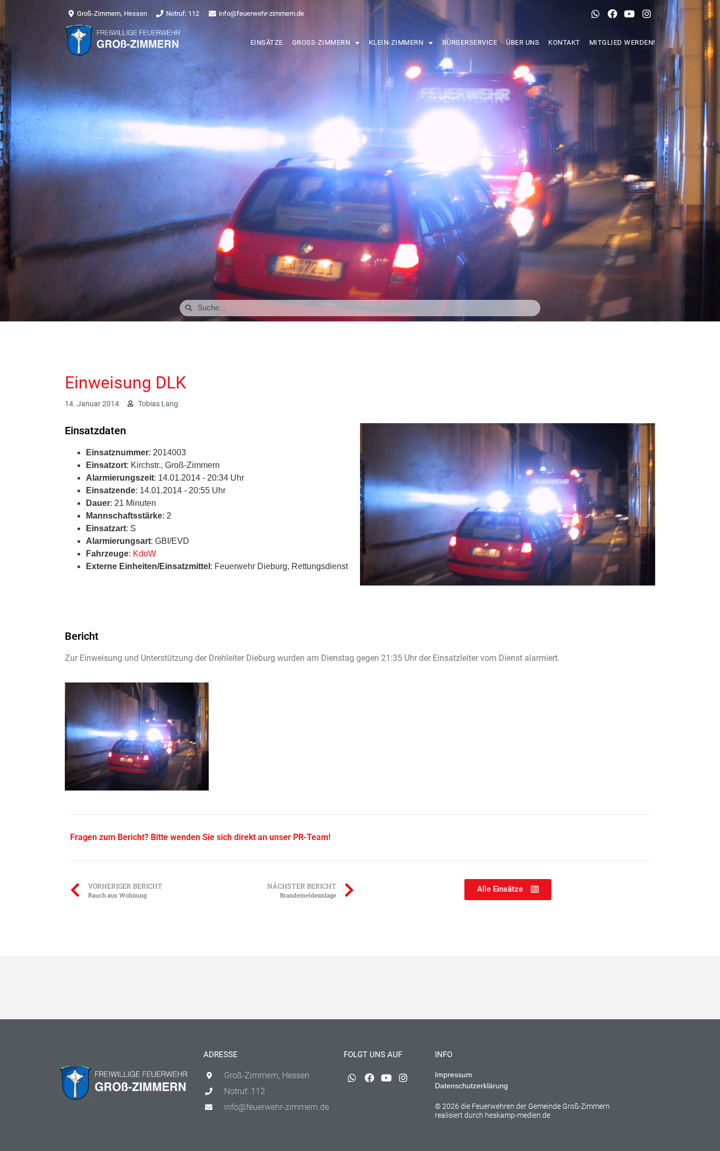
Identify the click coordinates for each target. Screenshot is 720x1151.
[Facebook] (612, 13)
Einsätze (266, 42)
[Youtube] (629, 13)
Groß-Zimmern (321, 42)
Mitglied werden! (622, 42)
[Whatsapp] (595, 13)
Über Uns (522, 42)
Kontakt (564, 42)
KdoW (144, 553)
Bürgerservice (470, 42)
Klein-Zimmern (396, 42)
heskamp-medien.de (517, 1115)
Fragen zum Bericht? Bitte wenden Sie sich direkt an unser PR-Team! (200, 837)
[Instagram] (646, 13)
